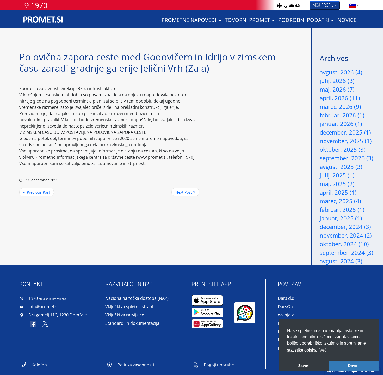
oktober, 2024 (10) (344, 244)
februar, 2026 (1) (342, 115)
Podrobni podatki (303, 19)
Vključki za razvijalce (124, 315)
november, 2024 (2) (346, 235)
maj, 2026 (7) (337, 89)
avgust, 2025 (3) (341, 166)
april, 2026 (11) (340, 98)
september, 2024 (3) (346, 252)
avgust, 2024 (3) (341, 261)
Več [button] (322, 350)
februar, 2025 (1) (342, 209)
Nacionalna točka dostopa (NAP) (137, 298)
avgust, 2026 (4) (341, 72)
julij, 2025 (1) (337, 175)
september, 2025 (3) (346, 158)
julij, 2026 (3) (337, 81)
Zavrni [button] (304, 366)
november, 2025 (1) (346, 141)
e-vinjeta (286, 315)
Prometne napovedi (189, 19)
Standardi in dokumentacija (132, 323)
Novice (346, 19)
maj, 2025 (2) (337, 184)
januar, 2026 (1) (341, 124)
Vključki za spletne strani (129, 306)
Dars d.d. (286, 298)
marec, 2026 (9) (340, 106)
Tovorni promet (247, 19)
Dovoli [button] (354, 366)
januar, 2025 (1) (341, 218)
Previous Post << (36, 192)
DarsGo (285, 306)
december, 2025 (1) (345, 132)
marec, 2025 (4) (340, 201)
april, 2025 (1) (338, 192)
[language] (352, 5)
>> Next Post (185, 192)
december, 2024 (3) (345, 227)
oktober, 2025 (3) (343, 149)
